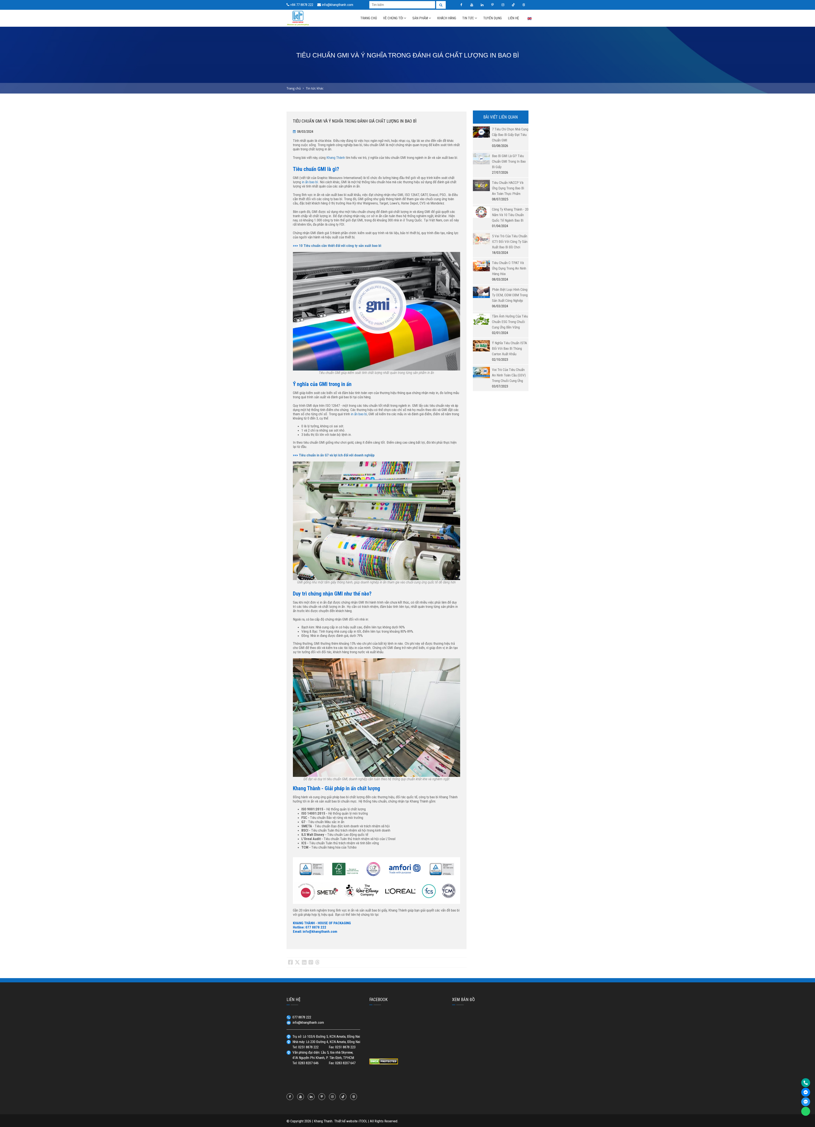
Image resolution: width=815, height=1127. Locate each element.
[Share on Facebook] (290, 962)
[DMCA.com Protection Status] (383, 1061)
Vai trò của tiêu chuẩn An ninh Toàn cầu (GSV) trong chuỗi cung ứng (509, 375)
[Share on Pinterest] (311, 962)
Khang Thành (335, 157)
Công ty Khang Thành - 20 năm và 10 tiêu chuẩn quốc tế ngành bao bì (510, 214)
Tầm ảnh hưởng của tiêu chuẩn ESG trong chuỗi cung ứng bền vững (510, 321)
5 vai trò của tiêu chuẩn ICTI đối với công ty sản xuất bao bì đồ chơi (509, 241)
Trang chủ (294, 88)
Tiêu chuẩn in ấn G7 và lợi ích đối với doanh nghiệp (337, 455)
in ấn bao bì (310, 182)
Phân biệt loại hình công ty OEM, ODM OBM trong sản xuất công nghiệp (510, 295)
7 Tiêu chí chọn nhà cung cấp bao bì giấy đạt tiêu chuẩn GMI (510, 134)
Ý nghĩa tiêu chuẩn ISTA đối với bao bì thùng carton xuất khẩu (509, 348)
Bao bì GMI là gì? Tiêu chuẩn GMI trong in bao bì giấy (509, 161)
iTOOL (362, 1121)
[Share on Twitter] (297, 962)
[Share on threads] (317, 962)
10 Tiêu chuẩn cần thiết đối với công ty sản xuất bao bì (340, 245)
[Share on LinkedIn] (304, 962)
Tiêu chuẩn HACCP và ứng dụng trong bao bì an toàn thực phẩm (508, 188)
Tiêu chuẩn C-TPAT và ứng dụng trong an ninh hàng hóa (509, 268)
